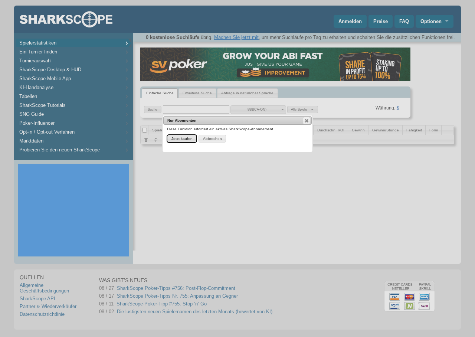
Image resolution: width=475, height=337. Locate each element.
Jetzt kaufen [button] (182, 139)
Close (306, 120)
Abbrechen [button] (212, 139)
